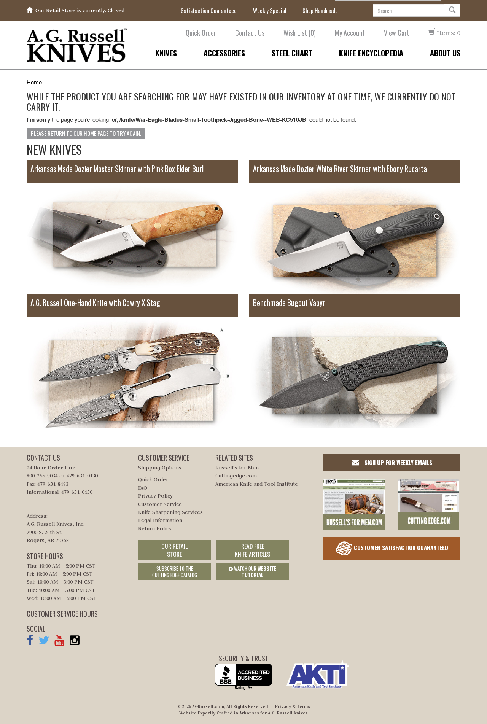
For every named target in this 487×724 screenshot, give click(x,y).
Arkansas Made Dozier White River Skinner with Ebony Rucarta (340, 168)
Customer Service (160, 504)
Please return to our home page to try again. (86, 133)
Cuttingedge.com (236, 475)
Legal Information (160, 520)
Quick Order (201, 33)
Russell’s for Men (237, 467)
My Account (350, 33)
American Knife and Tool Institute (256, 484)
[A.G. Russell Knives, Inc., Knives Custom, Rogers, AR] (243, 677)
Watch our (254, 572)
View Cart (396, 33)
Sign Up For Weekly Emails (397, 462)
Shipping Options (159, 467)
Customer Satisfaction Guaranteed (400, 547)
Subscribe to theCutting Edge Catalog (174, 572)
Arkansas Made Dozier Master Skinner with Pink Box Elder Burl (117, 168)
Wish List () (299, 33)
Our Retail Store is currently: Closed (79, 10)
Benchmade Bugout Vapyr (289, 302)
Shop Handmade (320, 10)
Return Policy (155, 528)
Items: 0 (447, 33)
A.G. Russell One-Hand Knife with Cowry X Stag (95, 302)
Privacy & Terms (292, 706)
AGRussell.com (208, 706)
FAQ (142, 487)
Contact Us (249, 33)
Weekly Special (269, 10)
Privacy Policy (155, 495)
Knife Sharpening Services (170, 512)
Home (34, 82)
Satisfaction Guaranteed (209, 10)
